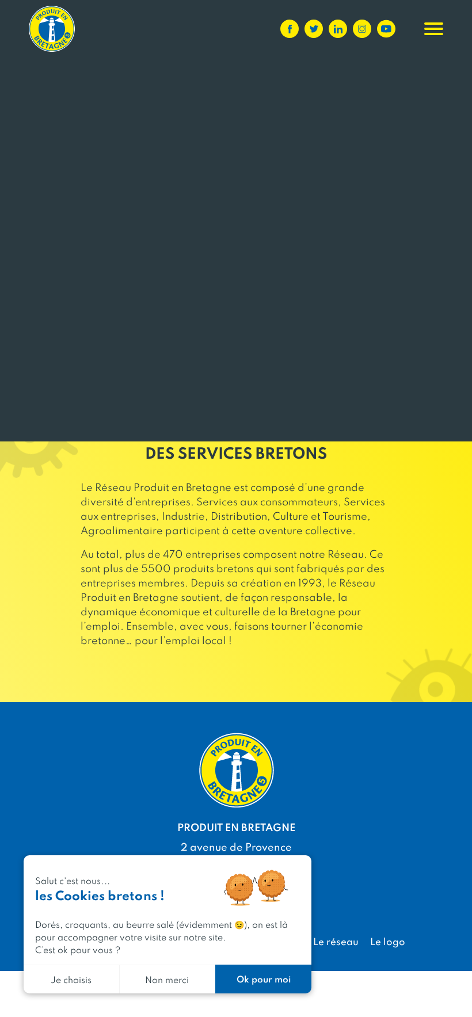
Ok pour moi (264, 979)
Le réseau (336, 941)
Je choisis (71, 979)
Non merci (167, 979)
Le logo (387, 941)
